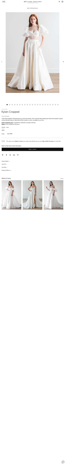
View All (61, 178)
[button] (63, 462)
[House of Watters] (32, 2)
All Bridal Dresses (34, 8)
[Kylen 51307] (11, 195)
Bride (28, 8)
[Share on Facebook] (6, 155)
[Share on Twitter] (10, 155)
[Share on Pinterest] (2, 155)
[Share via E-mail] (14, 155)
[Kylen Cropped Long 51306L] (53, 195)
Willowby (4, 109)
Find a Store (32, 149)
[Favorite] (18, 155)
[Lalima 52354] (32, 195)
